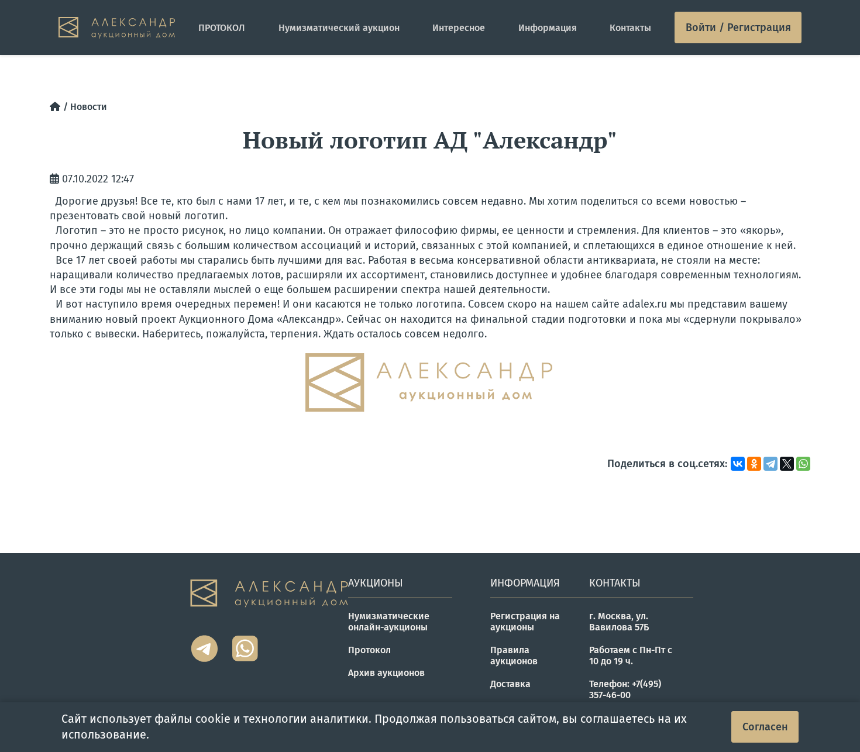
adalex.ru (644, 304)
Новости (88, 106)
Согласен (765, 726)
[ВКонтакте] (738, 464)
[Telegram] (770, 464)
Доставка (510, 683)
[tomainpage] (117, 28)
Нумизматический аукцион (339, 27)
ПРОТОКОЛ (221, 27)
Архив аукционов (386, 672)
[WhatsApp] (803, 464)
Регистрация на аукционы (525, 621)
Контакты (630, 27)
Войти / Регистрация (738, 27)
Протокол (369, 650)
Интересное (458, 27)
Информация (547, 27)
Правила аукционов (514, 655)
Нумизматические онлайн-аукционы (388, 621)
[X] (787, 464)
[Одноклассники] (754, 464)
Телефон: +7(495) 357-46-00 (625, 689)
